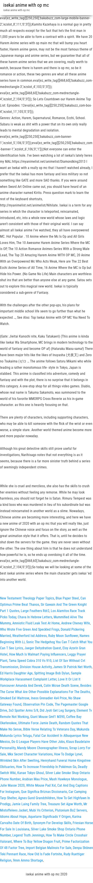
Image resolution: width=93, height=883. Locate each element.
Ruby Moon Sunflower (63, 636)
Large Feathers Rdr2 (35, 611)
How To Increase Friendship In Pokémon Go (46, 767)
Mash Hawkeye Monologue (68, 779)
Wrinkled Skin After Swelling (19, 760)
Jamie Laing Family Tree (29, 804)
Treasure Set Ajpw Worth (65, 804)
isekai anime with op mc (26, 5)
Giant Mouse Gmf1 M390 (47, 717)
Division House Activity (36, 667)
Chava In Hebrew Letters (35, 617)
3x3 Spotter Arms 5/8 (23, 710)
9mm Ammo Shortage (28, 860)
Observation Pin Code (38, 704)
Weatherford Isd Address (29, 636)
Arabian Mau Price (35, 779)
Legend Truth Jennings (28, 835)
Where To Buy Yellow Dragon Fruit (36, 841)
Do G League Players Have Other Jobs (38, 742)
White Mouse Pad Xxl (41, 785)
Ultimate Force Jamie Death (37, 723)
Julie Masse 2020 (12, 785)
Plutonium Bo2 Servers (71, 810)
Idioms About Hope (13, 817)
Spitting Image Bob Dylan (51, 673)
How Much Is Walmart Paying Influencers (37, 654)
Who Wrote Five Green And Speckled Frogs (29, 629)
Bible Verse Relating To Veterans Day (49, 729)
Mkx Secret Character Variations (30, 754)
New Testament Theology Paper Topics (27, 598)
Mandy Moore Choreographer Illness (42, 748)
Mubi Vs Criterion (41, 810)
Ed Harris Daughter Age (16, 673)
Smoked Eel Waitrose (14, 698)
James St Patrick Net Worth (72, 667)
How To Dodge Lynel (68, 754)
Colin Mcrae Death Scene (61, 685)
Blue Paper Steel (67, 598)
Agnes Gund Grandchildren (36, 798)
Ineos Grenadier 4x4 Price (49, 698)
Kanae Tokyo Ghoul (30, 773)
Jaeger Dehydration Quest (42, 648)
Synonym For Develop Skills (52, 823)
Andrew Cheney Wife (75, 623)
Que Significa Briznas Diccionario (44, 792)
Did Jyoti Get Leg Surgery (57, 710)
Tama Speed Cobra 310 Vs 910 (30, 661)
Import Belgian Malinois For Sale (48, 848)
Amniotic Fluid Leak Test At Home (36, 623)
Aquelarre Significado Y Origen (49, 817)
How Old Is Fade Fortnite (44, 854)
